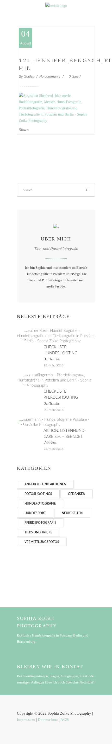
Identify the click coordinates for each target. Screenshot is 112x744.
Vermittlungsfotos (41, 542)
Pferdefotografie (40, 522)
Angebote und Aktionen (45, 484)
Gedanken (76, 493)
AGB (64, 720)
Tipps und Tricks (38, 532)
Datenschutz (48, 720)
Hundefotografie (40, 503)
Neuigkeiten (72, 513)
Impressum (26, 720)
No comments (50, 76)
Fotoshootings (38, 493)
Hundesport (35, 513)
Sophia (29, 76)
